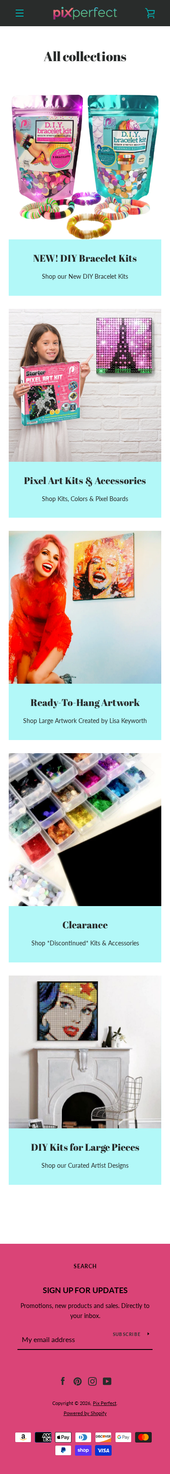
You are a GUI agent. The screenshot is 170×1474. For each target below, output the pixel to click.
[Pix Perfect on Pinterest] (77, 1380)
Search (85, 1266)
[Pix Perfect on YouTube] (107, 1380)
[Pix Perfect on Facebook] (62, 1380)
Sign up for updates (85, 1290)
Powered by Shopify (85, 1413)
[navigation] (20, 13)
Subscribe (127, 1334)
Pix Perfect (104, 1403)
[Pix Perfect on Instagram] (92, 1380)
